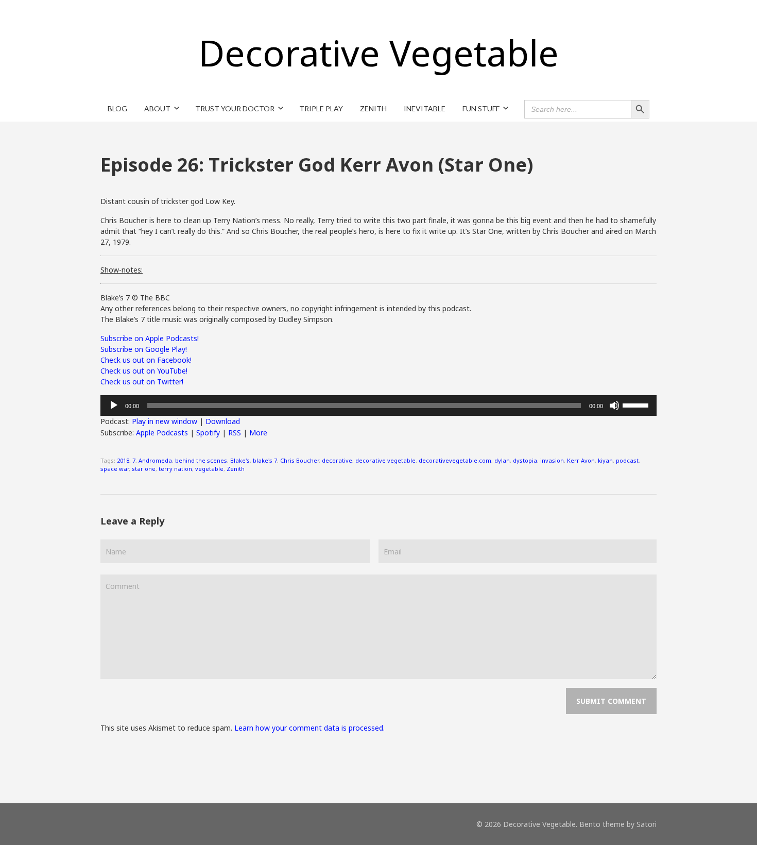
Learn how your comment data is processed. (309, 728)
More (258, 432)
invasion (552, 460)
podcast (627, 460)
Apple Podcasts (162, 432)
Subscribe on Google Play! (143, 349)
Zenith (236, 468)
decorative (337, 460)
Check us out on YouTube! (143, 371)
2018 (123, 460)
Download (222, 421)
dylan (502, 460)
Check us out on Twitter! (141, 381)
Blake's (240, 460)
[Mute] (614, 405)
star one (144, 468)
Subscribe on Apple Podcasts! (149, 338)
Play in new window (164, 421)
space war (114, 468)
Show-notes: (121, 270)
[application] (378, 405)
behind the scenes (201, 460)
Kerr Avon (581, 460)
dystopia (525, 460)
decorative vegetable (385, 460)
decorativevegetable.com (455, 460)
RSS (234, 432)
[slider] (637, 404)
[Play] (114, 405)
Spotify (208, 432)
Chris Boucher (299, 460)
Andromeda (155, 460)
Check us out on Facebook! (146, 360)
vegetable (209, 468)
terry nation (175, 468)
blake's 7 (265, 460)
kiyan (605, 460)
